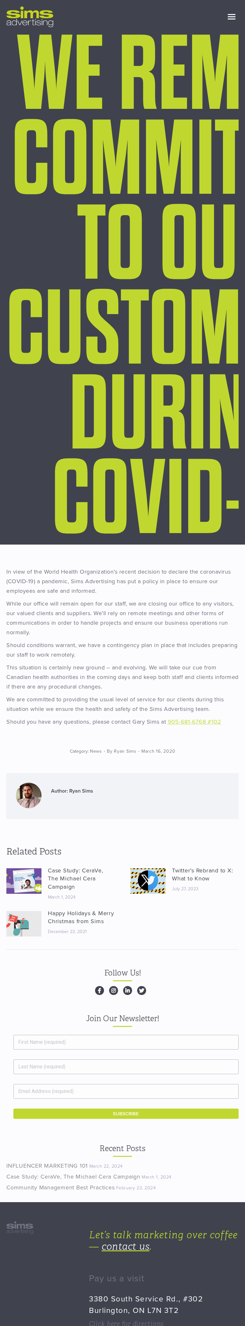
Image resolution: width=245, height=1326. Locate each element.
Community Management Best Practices (60, 1187)
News (96, 751)
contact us (126, 1246)
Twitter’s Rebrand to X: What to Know (202, 874)
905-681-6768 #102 (194, 721)
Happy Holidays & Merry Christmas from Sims (81, 917)
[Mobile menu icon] (232, 16)
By (122, 751)
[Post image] (23, 881)
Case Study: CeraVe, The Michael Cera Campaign (75, 878)
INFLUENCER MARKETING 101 (47, 1165)
